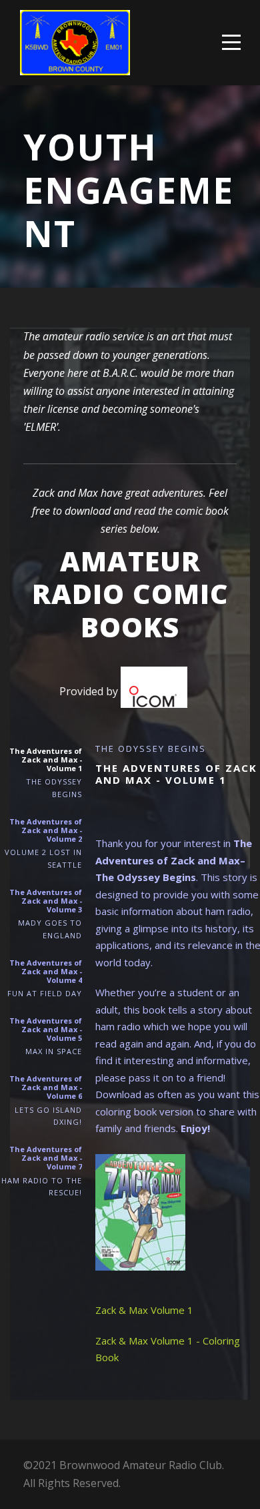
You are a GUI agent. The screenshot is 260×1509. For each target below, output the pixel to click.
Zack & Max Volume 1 (144, 1310)
